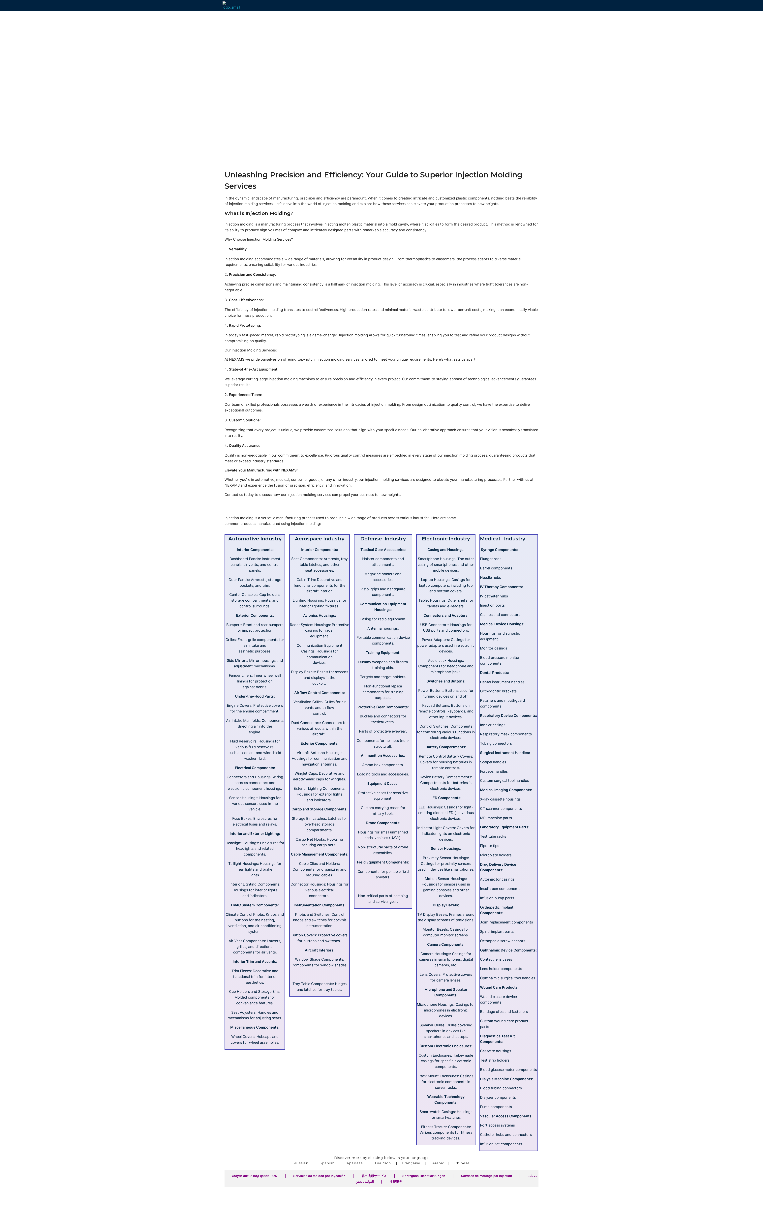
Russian (301, 1163)
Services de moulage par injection (486, 1176)
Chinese (462, 1163)
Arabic (438, 1163)
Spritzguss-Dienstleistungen (423, 1176)
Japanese (354, 1163)
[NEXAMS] (233, 5)
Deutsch (383, 1163)
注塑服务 (395, 1181)
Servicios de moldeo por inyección (319, 1176)
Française (411, 1163)
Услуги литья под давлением (254, 1176)
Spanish (327, 1163)
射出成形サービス (374, 1176)
